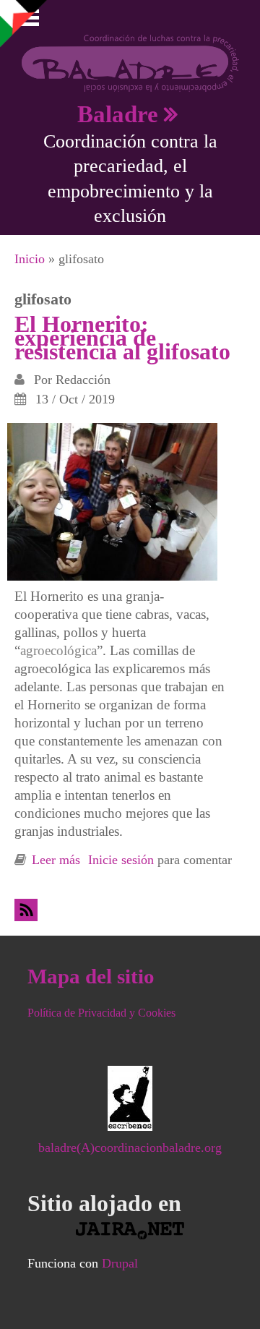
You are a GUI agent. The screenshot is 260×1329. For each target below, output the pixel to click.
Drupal (120, 1263)
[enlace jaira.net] (130, 1230)
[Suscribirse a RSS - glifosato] (28, 910)
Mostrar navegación (23, 22)
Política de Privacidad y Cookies (101, 1013)
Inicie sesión (121, 859)
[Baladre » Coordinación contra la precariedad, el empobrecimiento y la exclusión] (130, 62)
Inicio (29, 259)
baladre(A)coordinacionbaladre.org (130, 1147)
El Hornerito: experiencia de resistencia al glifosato (122, 337)
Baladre (117, 114)
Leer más (56, 859)
